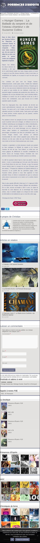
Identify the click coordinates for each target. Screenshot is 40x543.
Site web (4, 363)
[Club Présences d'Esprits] (20, 5)
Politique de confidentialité (22, 539)
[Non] (38, 536)
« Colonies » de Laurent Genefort (12, 264)
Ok (12, 539)
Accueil (3, 13)
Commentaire (6, 334)
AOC (2, 393)
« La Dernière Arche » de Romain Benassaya (16, 289)
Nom (4, 351)
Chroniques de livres (13, 13)
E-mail (4, 357)
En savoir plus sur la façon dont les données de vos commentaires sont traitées (19, 376)
